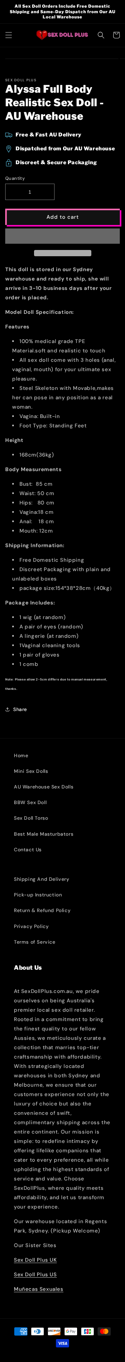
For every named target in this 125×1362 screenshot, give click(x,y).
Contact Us (28, 849)
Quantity (15, 178)
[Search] (101, 35)
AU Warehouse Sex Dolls (43, 787)
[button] (62, 236)
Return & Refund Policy (42, 910)
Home (21, 755)
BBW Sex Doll (30, 802)
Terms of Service (35, 942)
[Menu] (8, 35)
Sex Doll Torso (31, 818)
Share (20, 709)
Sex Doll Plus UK (35, 1259)
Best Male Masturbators (43, 834)
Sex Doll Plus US (35, 1274)
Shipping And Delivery (41, 879)
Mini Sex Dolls (31, 771)
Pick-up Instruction (38, 895)
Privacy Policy (31, 926)
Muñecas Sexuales (39, 1289)
